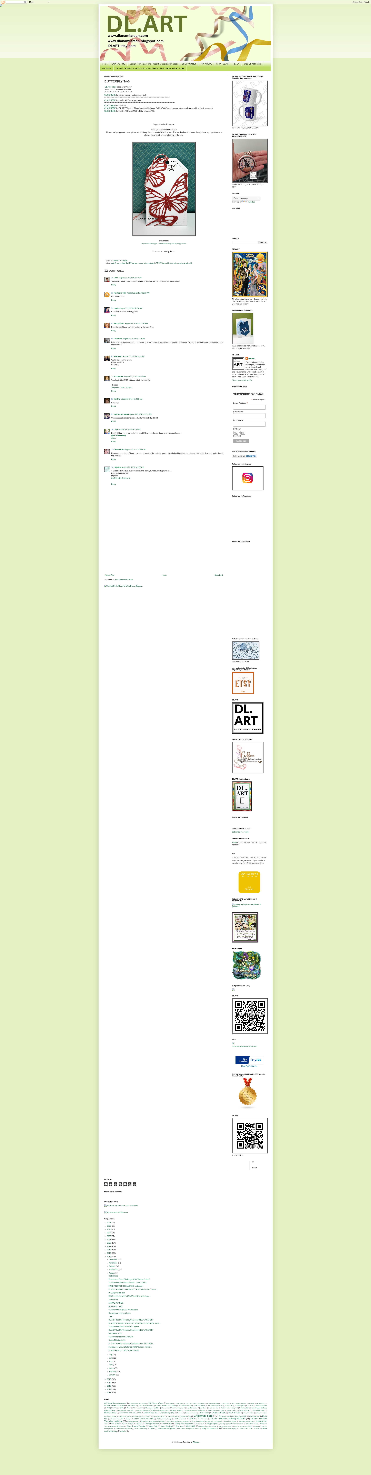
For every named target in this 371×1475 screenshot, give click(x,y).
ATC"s (115, 1408)
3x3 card (251, 1403)
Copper (128, 1419)
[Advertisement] (163, 550)
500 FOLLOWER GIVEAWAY (165, 1405)
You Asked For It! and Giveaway (121, 1337)
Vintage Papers (212, 1424)
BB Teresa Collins (258, 1410)
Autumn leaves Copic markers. (195, 1410)
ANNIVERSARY (261, 1405)
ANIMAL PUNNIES (116, 1303)
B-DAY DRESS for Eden (216, 1410)
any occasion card (225, 1426)
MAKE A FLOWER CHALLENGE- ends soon (126, 1286)
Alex (113, 438)
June (111, 1358)
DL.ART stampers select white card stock (140, 263)
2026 (109, 1223)
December (113, 1259)
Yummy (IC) (190, 1426)
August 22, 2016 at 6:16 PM (135, 377)
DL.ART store (110, 87)
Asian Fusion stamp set (229, 1408)
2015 (109, 1379)
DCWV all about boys (164, 1419)
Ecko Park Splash (230, 1421)
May (111, 1361)
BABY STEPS (231, 1410)
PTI (157, 263)
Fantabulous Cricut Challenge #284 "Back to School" (129, 1279)
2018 (109, 1250)
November (113, 1263)
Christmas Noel (173, 1416)
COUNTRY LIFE (234, 1413)
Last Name (238, 420)
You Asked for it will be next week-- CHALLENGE (128, 1283)
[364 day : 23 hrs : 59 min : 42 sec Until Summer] (249, 893)
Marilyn (117, 399)
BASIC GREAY (244, 1410)
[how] (249, 1064)
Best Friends (204, 1413)
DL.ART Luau (203, 1419)
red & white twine (171, 263)
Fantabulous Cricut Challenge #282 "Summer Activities (130, 1347)
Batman (179, 1413)
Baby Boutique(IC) (167, 1413)
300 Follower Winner (239, 1403)
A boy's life (229, 1405)
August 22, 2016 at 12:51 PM (136, 323)
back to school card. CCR (243, 1426)
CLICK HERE (110, 95)
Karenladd (118, 339)
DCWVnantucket (180, 1419)
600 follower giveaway (215, 1405)
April (111, 1365)
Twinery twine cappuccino (184, 1424)
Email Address (240, 403)
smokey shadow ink (185, 263)
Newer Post (109, 575)
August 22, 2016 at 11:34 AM (131, 308)
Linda (116, 278)
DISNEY (192, 1419)
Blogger (196, 1442)
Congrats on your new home (120, 1313)
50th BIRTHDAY (199, 1405)
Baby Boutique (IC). (151, 1413)
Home (105, 64)
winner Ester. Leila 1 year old (249, 1428)
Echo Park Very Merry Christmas (152, 1421)
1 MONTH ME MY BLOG (137, 1403)
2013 (109, 1386)
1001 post (169, 1403)
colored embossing (140, 1428)
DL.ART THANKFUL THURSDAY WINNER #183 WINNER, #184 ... (135, 1323)
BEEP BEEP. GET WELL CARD (130, 1413)
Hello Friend (113, 1276)
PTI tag (161, 263)
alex (116, 429)
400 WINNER (132, 1405)
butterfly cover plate (118, 263)
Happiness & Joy (115, 1334)
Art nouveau (214, 1408)
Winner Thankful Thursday (136, 1426)
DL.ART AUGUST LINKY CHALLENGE (124, 1350)
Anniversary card (178, 1408)
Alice (128, 1408)
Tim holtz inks (167, 1424)
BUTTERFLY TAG (115, 1306)
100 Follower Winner (156, 1403)
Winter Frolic (153, 1426)
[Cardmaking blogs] (247, 1109)
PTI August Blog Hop (117, 1293)
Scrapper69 (118, 377)
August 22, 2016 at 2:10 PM (134, 339)
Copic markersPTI (117, 1419)
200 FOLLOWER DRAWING (195, 1403)
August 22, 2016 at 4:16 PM (133, 356)
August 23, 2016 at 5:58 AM (130, 429)
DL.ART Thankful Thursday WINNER (228, 1418)
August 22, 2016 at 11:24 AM (138, 293)
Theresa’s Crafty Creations (121, 387)
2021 (109, 1240)
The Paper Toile (120, 293)
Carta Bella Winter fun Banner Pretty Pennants (134, 1416)
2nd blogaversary (213, 1403)
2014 (109, 1383)
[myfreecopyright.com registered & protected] (249, 907)
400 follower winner (145, 1405)
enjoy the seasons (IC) (211, 1429)
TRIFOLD (139, 1424)
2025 (109, 1226)
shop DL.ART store (252, 64)
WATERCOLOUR (251, 1424)
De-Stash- (106, 68)
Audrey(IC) (245, 1408)
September (113, 1270)
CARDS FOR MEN (218, 1413)
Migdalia (118, 467)
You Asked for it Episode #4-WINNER (123, 1310)
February (113, 1372)
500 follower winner (185, 1405)
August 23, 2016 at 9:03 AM (133, 467)
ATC (108, 1408)
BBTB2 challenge (110, 1413)
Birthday (237, 429)
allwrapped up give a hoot (207, 1426)
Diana (234, 842)
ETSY (236, 64)
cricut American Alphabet (166, 1428)
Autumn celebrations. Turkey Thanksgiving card (152, 1410)
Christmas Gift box (159, 1416)
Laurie (116, 308)
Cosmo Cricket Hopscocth (143, 1419)
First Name (238, 412)
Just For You (113, 1300)
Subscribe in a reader (240, 832)
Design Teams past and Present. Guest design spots (154, 64)
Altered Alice (165, 1408)
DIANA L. (116, 260)
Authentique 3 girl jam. (125, 1410)
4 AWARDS (260, 1403)
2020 (109, 1243)
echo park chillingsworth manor (188, 1428)
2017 (109, 1253)
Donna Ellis (119, 450)
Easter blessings (132, 1421)
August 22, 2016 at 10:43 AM (130, 278)
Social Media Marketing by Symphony (244, 1046)
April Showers (192, 1408)
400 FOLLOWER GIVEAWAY (114, 1405)
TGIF (110, 1317)
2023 (109, 1233)
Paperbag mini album (246, 1421)
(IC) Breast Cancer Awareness (115, 1403)
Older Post (218, 575)
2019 (109, 1246)
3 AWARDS (225, 1403)
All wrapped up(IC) (151, 1408)
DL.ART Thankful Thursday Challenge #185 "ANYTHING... (131, 1344)
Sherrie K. (118, 356)
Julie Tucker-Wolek (121, 414)
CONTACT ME (118, 64)
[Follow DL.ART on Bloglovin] (244, 457)
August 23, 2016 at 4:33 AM (131, 399)
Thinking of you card (152, 1424)
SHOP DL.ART (223, 64)
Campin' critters (248, 1413)
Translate (251, 202)
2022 (109, 1236)
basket (256, 1426)
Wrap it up (179, 1426)
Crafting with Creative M (120, 478)
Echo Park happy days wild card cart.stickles (207, 1421)
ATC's (122, 1408)
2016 (109, 1257)
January (112, 1375)
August (112, 1273)
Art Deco (203, 1408)
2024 (109, 1229)
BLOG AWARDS (189, 64)
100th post (179, 1403)
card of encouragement (124, 1428)
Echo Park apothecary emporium (178, 1421)
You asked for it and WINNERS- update (124, 1327)
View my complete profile (242, 380)
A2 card (250, 1405)
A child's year (240, 1405)
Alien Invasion (137, 1408)
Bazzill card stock (191, 1413)
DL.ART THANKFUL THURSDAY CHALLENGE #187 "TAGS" (132, 1290)
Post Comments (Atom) (124, 579)
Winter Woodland (167, 1426)
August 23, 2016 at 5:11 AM (141, 414)
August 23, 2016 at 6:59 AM (135, 450)
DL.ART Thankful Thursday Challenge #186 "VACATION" (131, 1320)
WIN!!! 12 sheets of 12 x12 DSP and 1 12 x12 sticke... (129, 1296)
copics (152, 1428)
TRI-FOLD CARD (127, 1424)
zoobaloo (123, 1431)
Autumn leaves (176, 1410)
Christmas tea (254, 1416)
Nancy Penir (119, 323)
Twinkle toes (200, 1424)
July (111, 1355)
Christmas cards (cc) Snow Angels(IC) (232, 1416)
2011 (109, 1393)
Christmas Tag (185, 1416)
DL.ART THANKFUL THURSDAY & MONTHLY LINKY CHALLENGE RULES (150, 68)
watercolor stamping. (230, 1428)
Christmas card (203, 1415)
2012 (109, 1389)
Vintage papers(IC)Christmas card (231, 1424)
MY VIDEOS (206, 64)
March (111, 1368)
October (112, 1266)
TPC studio (115, 1424)
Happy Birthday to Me (117, 1340)
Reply (113, 285)
